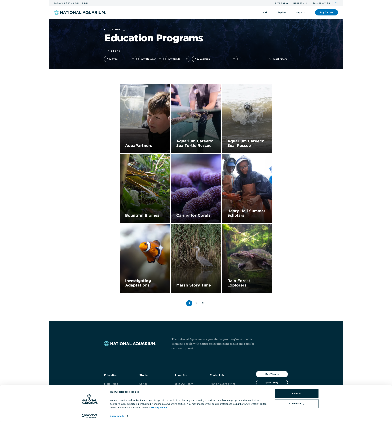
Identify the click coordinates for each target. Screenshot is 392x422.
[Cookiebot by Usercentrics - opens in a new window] (89, 416)
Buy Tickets (272, 374)
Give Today (272, 382)
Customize (295, 403)
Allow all (296, 393)
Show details (117, 416)
